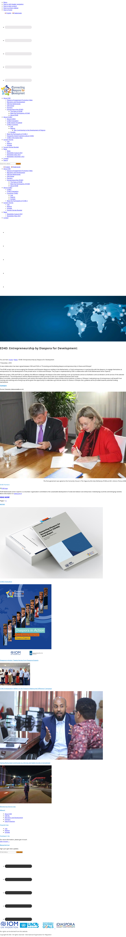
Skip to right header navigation (13, 4)
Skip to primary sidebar (10, 8)
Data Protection (10, 821)
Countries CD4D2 (12, 193)
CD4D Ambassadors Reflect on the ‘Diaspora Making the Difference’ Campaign (26, 689)
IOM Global (10, 176)
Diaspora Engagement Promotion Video (20, 171)
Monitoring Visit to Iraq (8, 807)
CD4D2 (9, 189)
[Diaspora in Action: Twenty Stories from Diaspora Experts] (25, 657)
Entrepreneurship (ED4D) (15, 180)
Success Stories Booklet (14, 210)
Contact (5, 218)
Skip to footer (7, 10)
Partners (10, 178)
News (5, 212)
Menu (5, 2)
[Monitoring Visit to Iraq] (26, 803)
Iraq (11, 195)
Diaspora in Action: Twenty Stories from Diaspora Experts (19, 660)
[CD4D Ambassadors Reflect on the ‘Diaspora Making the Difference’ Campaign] (15, 685)
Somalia (12, 199)
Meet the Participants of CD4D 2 (17, 201)
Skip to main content (10, 6)
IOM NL (7, 816)
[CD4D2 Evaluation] (51, 578)
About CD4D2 (7, 188)
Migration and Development (16, 173)
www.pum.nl (18, 494)
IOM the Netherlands (13, 174)
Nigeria (12, 197)
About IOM (6, 169)
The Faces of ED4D (16, 182)
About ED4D (14, 186)
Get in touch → (5, 841)
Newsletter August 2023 (14, 214)
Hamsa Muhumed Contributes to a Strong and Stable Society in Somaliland (25, 763)
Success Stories (8, 203)
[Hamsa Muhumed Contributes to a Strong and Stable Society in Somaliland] (51, 759)
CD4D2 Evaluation (12, 191)
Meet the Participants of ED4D (20, 184)
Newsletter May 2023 (13, 216)
